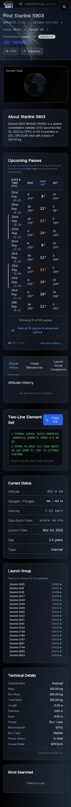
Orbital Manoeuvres (34, 365)
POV (13, 51)
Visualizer (34, 51)
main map (31, 168)
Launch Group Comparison (58, 365)
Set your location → (51, 343)
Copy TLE (55, 419)
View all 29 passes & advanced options (37, 330)
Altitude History (14, 365)
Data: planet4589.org (50, 752)
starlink (25, 36)
